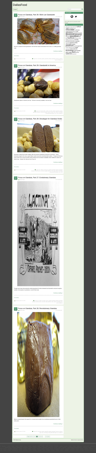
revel (52, 170)
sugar (56, 59)
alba (66, 26)
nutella (46, 301)
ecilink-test (72, 450)
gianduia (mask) (77, 33)
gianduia (43, 58)
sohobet (72, 448)
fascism (47, 300)
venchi (57, 113)
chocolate (39, 58)
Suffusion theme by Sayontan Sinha (77, 439)
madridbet (56, 446)
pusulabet (25, 447)
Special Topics (22, 16)
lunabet (30, 447)
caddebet (39, 447)
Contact (15, 9)
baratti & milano (69, 26)
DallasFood (20, 4)
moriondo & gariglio (44, 112)
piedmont (60, 58)
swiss (54, 112)
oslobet (57, 450)
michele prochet (37, 170)
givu (66, 38)
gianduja (50, 58)
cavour (74, 28)
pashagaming (57, 448)
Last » (48, 436)
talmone (57, 112)
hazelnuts (57, 58)
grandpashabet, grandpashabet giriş (75, 447)
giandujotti (53, 58)
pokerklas (45, 447)
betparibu (4, 446)
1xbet (44, 450)
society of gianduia (69, 47)
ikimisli (5, 448)
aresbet (8, 446)
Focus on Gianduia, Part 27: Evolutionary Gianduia (37, 177)
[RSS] (72, 16)
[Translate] (16, 55)
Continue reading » (58, 51)
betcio (60, 447)
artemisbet (25, 450)
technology (59, 59)
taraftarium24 (86, 446)
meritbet (20, 448)
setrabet (34, 448)
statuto (73, 47)
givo (80, 36)
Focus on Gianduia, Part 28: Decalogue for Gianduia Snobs (40, 119)
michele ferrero (71, 39)
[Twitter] (76, 16)
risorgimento (79, 46)
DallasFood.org (18, 439)
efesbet (38, 448)
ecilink (77, 450)
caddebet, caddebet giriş (17, 447)
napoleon (72, 42)
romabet (48, 450)
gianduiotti (46, 58)
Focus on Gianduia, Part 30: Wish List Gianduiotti (36, 15)
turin (62, 59)
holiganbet (15, 448)
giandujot (68, 36)
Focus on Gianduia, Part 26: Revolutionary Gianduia (37, 308)
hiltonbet (34, 450)
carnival (71, 28)
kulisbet (21, 446)
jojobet (81, 448)
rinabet (17, 446)
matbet (70, 446)
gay (47, 169)
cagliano (67, 28)
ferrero (74, 31)
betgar (25, 446)
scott (20, 58)
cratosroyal (50, 447)
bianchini (74, 26)
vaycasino (87, 450)
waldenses (61, 113)
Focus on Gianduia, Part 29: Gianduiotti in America (37, 65)
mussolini (43, 301)
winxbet (61, 446)
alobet (13, 446)
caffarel (42, 169)
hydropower (77, 38)
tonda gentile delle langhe (50, 113)
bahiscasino (79, 446)
